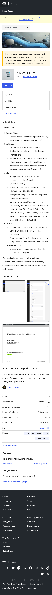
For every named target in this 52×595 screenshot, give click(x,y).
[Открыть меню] (48, 3)
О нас (5, 497)
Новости (6, 501)
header (38, 438)
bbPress (7, 546)
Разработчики (8, 526)
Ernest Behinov (30, 76)
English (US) (45, 428)
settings (46, 438)
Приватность (8, 509)
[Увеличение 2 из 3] (46, 283)
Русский (12, 562)
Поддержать (34, 526)
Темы (29, 501)
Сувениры (33, 530)
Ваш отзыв (7, 463)
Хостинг (6, 505)
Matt (5, 542)
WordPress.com (10, 538)
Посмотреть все (42, 463)
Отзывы (8, 101)
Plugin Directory (8, 11)
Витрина (31, 497)
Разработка (10, 107)
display (46, 433)
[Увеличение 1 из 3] (22, 283)
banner (27, 433)
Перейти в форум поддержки (16, 482)
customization (36, 433)
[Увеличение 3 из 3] (46, 327)
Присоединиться (35, 517)
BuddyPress (9, 551)
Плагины (31, 505)
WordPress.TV (10, 530)
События (31, 522)
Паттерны (31, 509)
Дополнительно (9, 445)
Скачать (8, 85)
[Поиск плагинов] (28, 27)
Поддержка (10, 113)
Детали (8, 94)
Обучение (6, 517)
